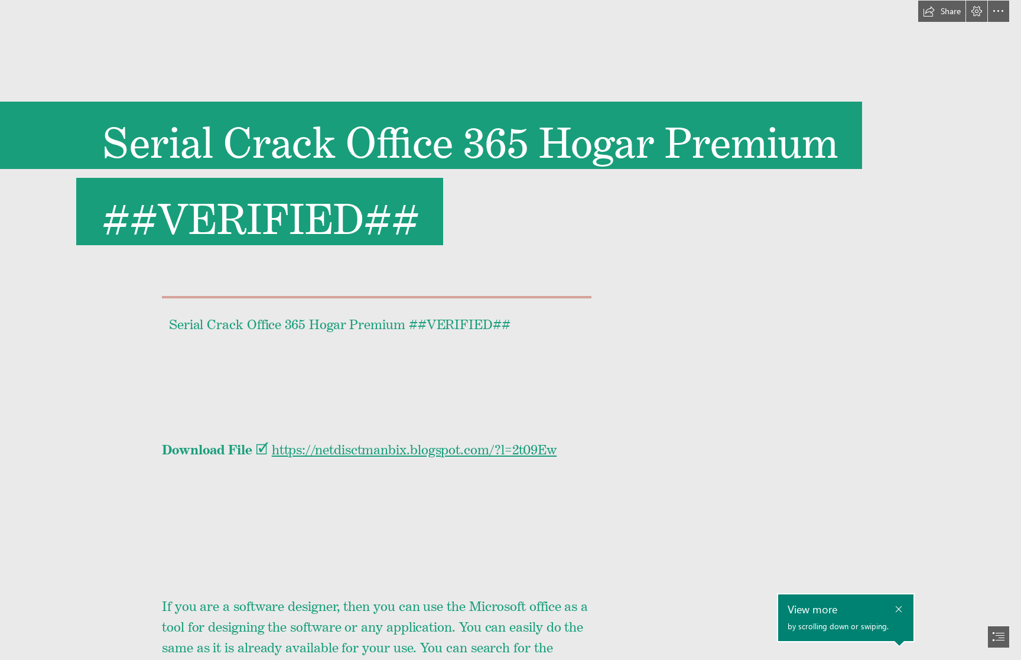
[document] (510, 330)
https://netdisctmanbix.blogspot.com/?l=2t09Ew (414, 446)
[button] (941, 11)
